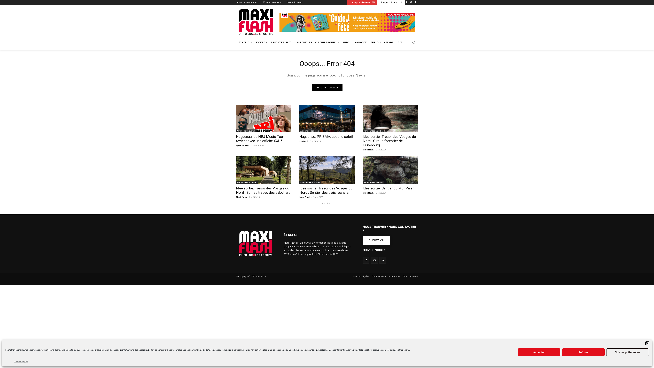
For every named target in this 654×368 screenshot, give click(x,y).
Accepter (539, 352)
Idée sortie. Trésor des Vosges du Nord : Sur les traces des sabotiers (263, 190)
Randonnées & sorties (373, 131)
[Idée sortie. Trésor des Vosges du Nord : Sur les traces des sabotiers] (263, 170)
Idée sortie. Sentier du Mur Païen (388, 188)
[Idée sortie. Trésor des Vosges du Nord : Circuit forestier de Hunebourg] (390, 118)
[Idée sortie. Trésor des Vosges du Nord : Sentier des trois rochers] (327, 170)
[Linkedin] (416, 2)
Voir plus (326, 203)
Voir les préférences (627, 352)
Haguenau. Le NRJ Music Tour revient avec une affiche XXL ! (260, 139)
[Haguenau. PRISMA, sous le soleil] (327, 118)
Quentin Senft (243, 145)
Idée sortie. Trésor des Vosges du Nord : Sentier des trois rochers (326, 190)
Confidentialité (21, 361)
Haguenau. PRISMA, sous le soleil (326, 137)
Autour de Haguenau (246, 131)
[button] (647, 343)
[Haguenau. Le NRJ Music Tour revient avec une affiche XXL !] (263, 118)
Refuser (583, 352)
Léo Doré (303, 141)
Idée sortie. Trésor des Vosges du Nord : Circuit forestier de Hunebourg (389, 141)
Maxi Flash (368, 149)
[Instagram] (411, 2)
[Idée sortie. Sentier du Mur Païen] (390, 170)
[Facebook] (407, 2)
